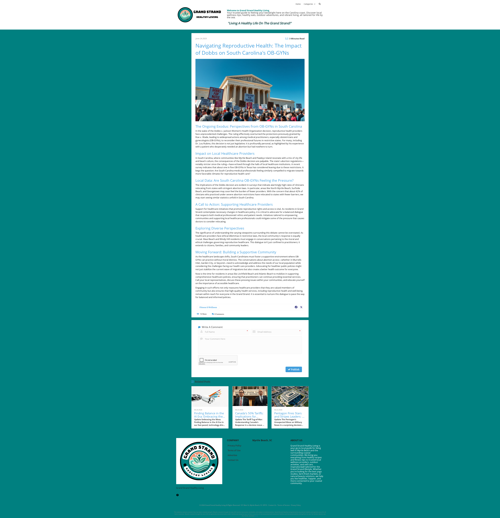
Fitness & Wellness (208, 307)
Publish (294, 369)
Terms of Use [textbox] (234, 450)
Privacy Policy (296, 505)
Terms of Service (283, 505)
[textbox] (259, 23)
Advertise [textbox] (232, 455)
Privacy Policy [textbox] (234, 446)
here (256, 516)
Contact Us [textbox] (233, 460)
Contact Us (272, 505)
